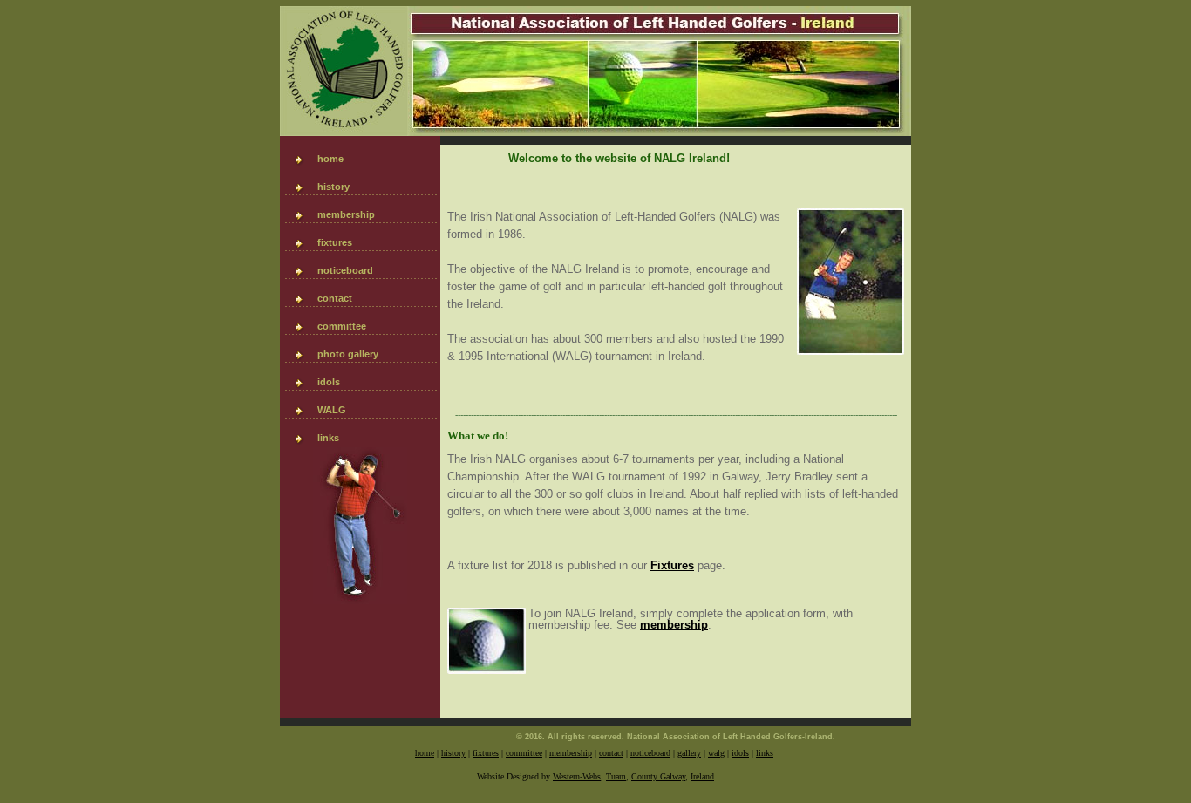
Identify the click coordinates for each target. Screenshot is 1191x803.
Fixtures (672, 565)
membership (346, 214)
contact (334, 298)
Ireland (702, 776)
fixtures (334, 242)
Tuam (616, 776)
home (330, 158)
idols (328, 382)
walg (716, 753)
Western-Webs (577, 776)
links (328, 437)
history (333, 186)
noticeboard (345, 270)
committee (341, 326)
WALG (331, 410)
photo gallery (347, 354)
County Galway (658, 776)
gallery (689, 753)
